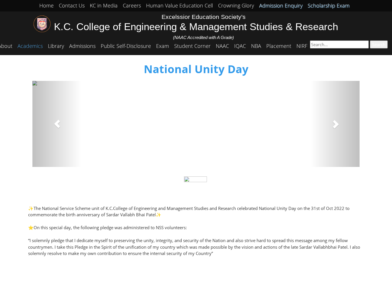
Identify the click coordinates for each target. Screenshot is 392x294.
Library (56, 45)
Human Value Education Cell (179, 5)
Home (46, 5)
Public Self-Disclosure (126, 45)
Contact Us (72, 5)
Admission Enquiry (280, 5)
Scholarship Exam (329, 5)
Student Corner (192, 45)
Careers (132, 5)
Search (378, 44)
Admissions (82, 45)
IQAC (240, 45)
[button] (56, 124)
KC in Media (104, 5)
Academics (30, 45)
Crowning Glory (236, 5)
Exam (162, 45)
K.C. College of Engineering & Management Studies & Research (196, 26)
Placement (278, 45)
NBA (256, 45)
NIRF (301, 45)
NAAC (222, 45)
